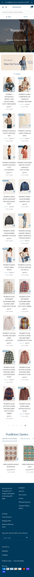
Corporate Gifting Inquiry (24, 507)
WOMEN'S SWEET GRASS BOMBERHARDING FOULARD (9, 233)
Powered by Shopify (19, 561)
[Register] (26, 537)
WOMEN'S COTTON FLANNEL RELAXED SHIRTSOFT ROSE (9, 336)
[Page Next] (25, 425)
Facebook (4, 555)
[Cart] (31, 7)
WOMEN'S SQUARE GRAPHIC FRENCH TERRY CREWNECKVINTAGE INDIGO (24, 234)
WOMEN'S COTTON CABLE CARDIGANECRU (24, 133)
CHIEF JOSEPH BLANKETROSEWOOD (11, 465)
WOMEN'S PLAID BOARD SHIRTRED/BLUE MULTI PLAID (25, 407)
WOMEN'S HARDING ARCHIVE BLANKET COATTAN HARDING (9, 166)
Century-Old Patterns (9, 438)
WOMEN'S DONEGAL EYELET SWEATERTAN (9, 133)
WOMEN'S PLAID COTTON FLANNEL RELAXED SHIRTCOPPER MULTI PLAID (24, 336)
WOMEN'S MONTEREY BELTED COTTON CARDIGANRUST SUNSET (24, 166)
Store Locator (22, 495)
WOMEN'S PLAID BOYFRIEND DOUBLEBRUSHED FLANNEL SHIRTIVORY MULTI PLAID (9, 301)
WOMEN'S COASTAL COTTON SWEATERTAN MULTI (24, 267)
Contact (21, 498)
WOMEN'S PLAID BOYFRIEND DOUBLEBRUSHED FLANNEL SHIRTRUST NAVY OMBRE (24, 301)
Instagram (5, 551)
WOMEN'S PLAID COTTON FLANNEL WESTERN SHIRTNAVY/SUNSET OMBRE (9, 408)
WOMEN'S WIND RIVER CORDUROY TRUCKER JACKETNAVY (9, 200)
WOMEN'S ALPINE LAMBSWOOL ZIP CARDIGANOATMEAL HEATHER (24, 98)
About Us (21, 491)
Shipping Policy (6, 521)
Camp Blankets (25, 438)
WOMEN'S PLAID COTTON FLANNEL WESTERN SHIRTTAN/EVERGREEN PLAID (9, 372)
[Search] (6, 7)
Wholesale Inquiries (24, 502)
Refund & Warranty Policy (8, 525)
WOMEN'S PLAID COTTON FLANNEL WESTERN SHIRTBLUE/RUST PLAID (24, 371)
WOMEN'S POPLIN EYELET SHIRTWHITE (9, 267)
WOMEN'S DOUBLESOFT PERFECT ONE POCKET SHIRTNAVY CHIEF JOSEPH (9, 99)
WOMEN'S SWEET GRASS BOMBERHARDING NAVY (25, 199)
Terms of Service (7, 517)
